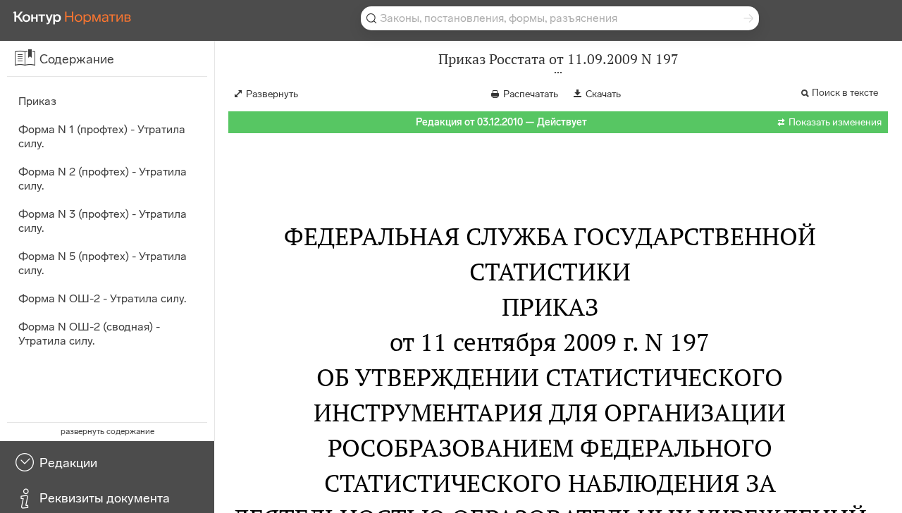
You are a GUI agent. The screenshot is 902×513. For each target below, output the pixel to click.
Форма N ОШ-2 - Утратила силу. (102, 298)
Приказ (37, 101)
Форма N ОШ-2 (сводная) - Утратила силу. (89, 333)
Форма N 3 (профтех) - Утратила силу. (102, 221)
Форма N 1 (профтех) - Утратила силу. (101, 136)
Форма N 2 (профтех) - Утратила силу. (102, 178)
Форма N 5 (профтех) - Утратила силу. (102, 263)
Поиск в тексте (845, 93)
